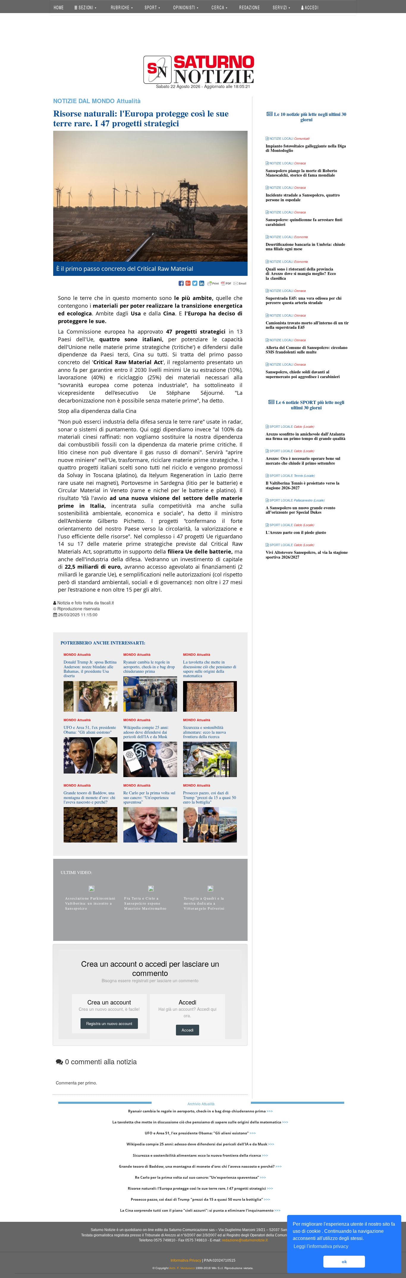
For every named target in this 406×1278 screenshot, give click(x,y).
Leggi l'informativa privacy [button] (321, 1246)
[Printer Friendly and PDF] (227, 284)
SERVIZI (280, 7)
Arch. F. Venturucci (182, 1268)
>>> (270, 1111)
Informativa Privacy (186, 1260)
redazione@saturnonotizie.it (244, 1240)
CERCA (218, 7)
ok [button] (344, 1261)
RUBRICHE (121, 7)
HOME (58, 7)
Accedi (311, 7)
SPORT (151, 7)
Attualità (129, 100)
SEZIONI (86, 7)
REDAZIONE (249, 7)
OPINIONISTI (184, 7)
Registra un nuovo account (109, 1023)
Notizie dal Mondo (84, 100)
